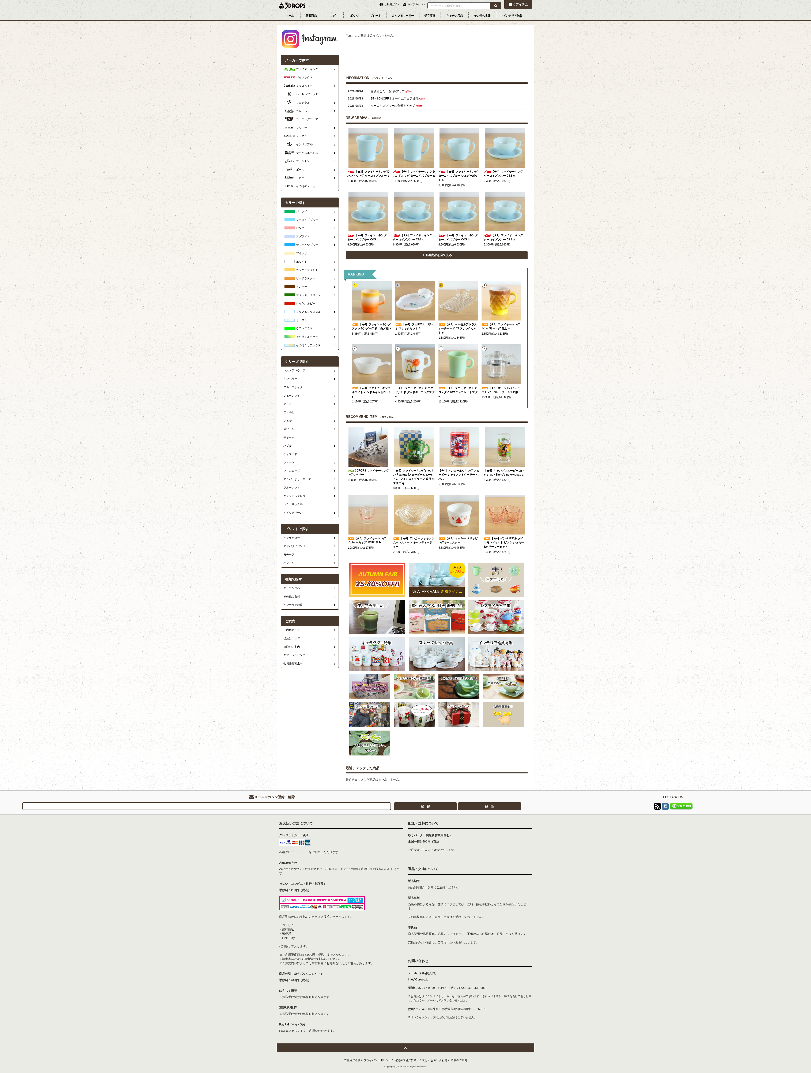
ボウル (354, 15)
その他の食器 (482, 15)
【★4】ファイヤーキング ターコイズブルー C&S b (458, 237)
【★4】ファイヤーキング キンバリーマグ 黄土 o (501, 326)
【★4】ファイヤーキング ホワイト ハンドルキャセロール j (371, 392)
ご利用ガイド (352, 1060)
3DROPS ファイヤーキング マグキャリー (368, 472)
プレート (375, 15)
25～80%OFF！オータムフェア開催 (395, 98)
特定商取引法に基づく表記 (411, 1060)
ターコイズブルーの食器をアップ (393, 105)
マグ (333, 15)
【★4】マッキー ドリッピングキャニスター (458, 540)
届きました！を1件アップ (388, 91)
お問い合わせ (439, 1060)
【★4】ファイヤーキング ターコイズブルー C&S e (503, 173)
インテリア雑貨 (513, 15)
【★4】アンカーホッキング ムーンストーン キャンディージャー (413, 542)
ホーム (290, 15)
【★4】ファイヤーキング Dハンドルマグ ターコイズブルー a (414, 173)
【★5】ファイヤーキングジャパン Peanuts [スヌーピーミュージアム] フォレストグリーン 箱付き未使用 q (413, 477)
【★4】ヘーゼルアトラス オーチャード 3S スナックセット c (457, 328)
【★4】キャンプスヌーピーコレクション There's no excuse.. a (504, 472)
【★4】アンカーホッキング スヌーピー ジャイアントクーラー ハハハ (458, 474)
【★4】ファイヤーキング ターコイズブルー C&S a (503, 237)
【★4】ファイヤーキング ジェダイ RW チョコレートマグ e (458, 392)
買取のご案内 (459, 1060)
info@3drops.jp (418, 979)
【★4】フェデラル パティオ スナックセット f (414, 326)
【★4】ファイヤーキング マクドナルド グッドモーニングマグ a (414, 392)
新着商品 (311, 15)
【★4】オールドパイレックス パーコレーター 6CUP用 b (501, 390)
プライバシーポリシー (377, 1060)
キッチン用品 (454, 15)
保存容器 (430, 15)
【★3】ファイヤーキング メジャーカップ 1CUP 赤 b (366, 540)
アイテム (520, 4)
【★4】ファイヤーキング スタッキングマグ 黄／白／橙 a (371, 326)
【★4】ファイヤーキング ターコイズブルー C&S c (412, 237)
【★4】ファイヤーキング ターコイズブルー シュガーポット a (458, 175)
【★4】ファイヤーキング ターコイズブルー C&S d (366, 237)
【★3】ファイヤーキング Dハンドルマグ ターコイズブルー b (368, 173)
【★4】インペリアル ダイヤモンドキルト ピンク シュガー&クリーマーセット (504, 542)
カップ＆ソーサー (403, 15)
